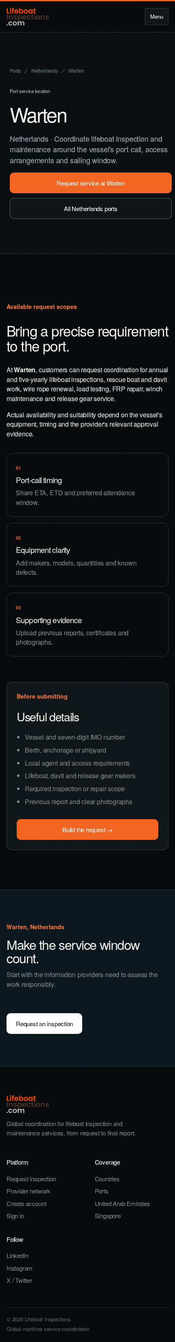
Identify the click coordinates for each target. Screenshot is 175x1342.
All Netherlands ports (90, 208)
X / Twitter (19, 1280)
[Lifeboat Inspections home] (28, 17)
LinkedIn (17, 1255)
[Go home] (87, 1104)
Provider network (28, 1191)
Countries (107, 1178)
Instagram (20, 1268)
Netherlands (44, 70)
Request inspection (31, 1178)
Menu (156, 16)
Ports (15, 70)
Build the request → (87, 829)
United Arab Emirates (122, 1203)
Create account (26, 1203)
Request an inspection (44, 1023)
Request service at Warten (91, 183)
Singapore (108, 1215)
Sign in (15, 1215)
